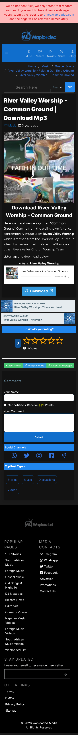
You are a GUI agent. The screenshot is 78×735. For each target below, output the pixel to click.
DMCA (9, 698)
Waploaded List (15, 650)
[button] (7, 53)
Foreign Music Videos (14, 631)
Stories (12, 479)
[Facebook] (51, 456)
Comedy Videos (16, 612)
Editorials (11, 606)
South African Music (14, 562)
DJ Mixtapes (13, 593)
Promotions (48, 585)
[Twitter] (26, 456)
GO (70, 87)
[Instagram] (39, 456)
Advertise (46, 579)
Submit (39, 437)
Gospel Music (14, 577)
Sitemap (11, 710)
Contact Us (48, 591)
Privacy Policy (15, 704)
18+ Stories (13, 554)
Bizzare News (14, 600)
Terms (9, 692)
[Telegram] (64, 456)
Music (11, 125)
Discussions (47, 479)
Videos (12, 490)
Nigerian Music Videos (15, 620)
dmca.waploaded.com (59, 14)
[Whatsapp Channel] (14, 456)
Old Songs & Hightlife (13, 585)
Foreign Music (14, 571)
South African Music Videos (14, 642)
